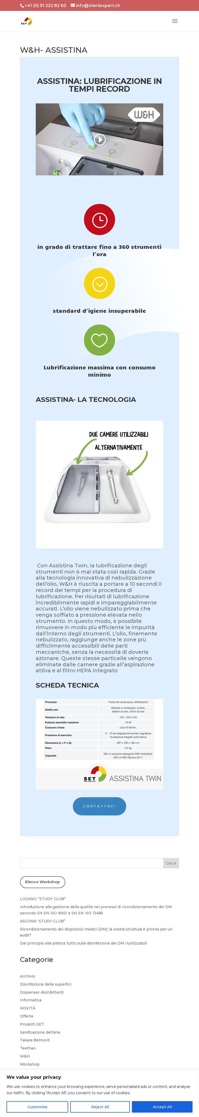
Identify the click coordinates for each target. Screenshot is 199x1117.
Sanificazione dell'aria (40, 1032)
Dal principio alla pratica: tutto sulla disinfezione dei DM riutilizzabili (83, 943)
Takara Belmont (35, 1040)
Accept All (162, 1107)
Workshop (30, 1064)
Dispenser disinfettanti (42, 992)
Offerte (26, 1016)
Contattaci (99, 806)
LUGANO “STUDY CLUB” (43, 898)
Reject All (100, 1107)
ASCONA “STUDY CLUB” (42, 921)
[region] (99, 1093)
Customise (37, 1107)
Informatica (30, 1000)
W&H (25, 1056)
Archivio (27, 976)
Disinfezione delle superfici (45, 984)
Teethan (28, 1048)
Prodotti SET (32, 1024)
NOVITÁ (27, 1008)
